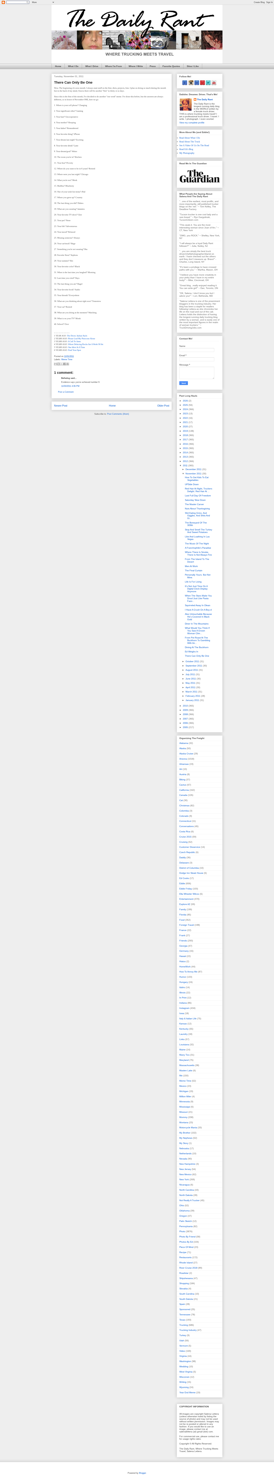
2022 (186, 418)
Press (153, 66)
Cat (181, 800)
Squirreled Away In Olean (197, 605)
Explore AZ (184, 904)
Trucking (183, 1325)
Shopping (184, 1283)
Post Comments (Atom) (118, 414)
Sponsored (184, 1309)
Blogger (142, 1473)
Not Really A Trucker (189, 1200)
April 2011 (191, 687)
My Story (183, 1143)
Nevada (183, 1158)
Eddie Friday (185, 888)
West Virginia (185, 1371)
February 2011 (193, 696)
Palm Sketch (185, 1221)
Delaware (184, 862)
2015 (186, 448)
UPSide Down (192, 484)
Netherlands (185, 1153)
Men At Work (191, 566)
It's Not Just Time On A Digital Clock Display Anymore (196, 589)
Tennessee (184, 1314)
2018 (186, 435)
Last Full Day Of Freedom (198, 495)
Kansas (183, 1023)
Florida (182, 914)
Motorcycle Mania (188, 1127)
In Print (182, 997)
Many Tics (184, 1055)
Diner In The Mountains (197, 623)
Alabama (183, 743)
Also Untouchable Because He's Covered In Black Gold (198, 617)
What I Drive (91, 66)
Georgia (183, 946)
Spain (182, 1304)
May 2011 (191, 683)
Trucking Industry (188, 1330)
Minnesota (184, 1101)
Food (182, 920)
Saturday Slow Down (195, 500)
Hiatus (182, 961)
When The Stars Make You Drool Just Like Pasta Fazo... (198, 598)
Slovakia (183, 1288)
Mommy (183, 1117)
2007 (186, 718)
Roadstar (184, 1273)
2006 (186, 723)
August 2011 (192, 670)
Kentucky (184, 1029)
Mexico (182, 1086)
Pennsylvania (186, 1226)
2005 (186, 727)
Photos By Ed (186, 1242)
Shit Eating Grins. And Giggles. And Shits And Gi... (197, 516)
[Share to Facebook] (64, 364)
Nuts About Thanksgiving (197, 508)
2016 (186, 444)
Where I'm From (113, 66)
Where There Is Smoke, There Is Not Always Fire (198, 553)
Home (58, 66)
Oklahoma (184, 1210)
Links (182, 1039)
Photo (182, 1231)
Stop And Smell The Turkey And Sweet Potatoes (198, 531)
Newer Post (60, 405)
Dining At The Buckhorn (197, 647)
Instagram (184, 1008)
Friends (183, 940)
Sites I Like (193, 66)
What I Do (73, 66)
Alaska (182, 748)
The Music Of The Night (197, 543)
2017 (186, 439)
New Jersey (185, 1169)
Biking (182, 779)
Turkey (182, 1335)
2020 (186, 426)
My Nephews (185, 1138)
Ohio (181, 1205)
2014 (186, 452)
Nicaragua (184, 1184)
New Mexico (185, 1174)
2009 (186, 710)
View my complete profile (191, 122)
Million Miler (185, 1096)
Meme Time (66, 359)
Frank (182, 935)
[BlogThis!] (58, 364)
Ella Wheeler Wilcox (189, 894)
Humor (182, 977)
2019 (186, 431)
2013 (186, 456)
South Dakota (186, 1299)
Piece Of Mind (186, 1247)
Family (182, 909)
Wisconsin (184, 1377)
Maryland (184, 1060)
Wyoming (184, 1387)
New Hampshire (187, 1164)
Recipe (182, 1252)
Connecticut (185, 821)
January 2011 (193, 700)
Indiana (183, 1003)
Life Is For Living (193, 581)
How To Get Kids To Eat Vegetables (197, 478)
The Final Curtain (193, 570)
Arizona (183, 759)
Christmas (184, 805)
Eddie (182, 883)
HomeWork (185, 966)
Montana (183, 1122)
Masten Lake (185, 1070)
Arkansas (184, 764)
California (184, 790)
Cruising (183, 842)
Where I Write (136, 66)
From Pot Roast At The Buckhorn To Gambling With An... (197, 640)
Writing (182, 1382)
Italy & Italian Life (187, 1018)
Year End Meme (187, 1392)
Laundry (183, 1034)
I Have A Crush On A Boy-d (198, 609)
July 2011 (191, 674)
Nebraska (184, 1148)
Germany (184, 951)
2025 (186, 405)
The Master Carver (194, 504)
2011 (185, 465)
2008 (186, 714)
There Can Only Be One (197, 656)
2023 (186, 413)
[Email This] (55, 364)
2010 (186, 705)
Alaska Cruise (186, 753)
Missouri (183, 1112)
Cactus (182, 784)
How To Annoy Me (188, 971)
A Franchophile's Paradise (198, 548)
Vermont (183, 1345)
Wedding (183, 1366)
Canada (183, 795)
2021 (186, 422)
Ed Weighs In (191, 651)
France (182, 930)
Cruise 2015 (185, 836)
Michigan (183, 1091)
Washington (185, 1361)
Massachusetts (186, 1065)
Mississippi (184, 1106)
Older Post (163, 405)
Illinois (182, 992)
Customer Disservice (189, 847)
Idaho (182, 987)
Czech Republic (187, 852)
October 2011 (193, 661)
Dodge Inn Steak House (191, 873)
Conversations (186, 826)
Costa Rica (184, 831)
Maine (182, 1049)
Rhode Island (186, 1262)
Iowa (181, 1013)
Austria (182, 774)
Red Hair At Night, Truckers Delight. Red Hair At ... (198, 490)
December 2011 (194, 469)
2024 (186, 409)
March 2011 (192, 691)
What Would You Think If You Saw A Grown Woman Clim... (197, 631)
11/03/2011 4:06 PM (70, 386)
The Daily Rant (205, 99)
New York (184, 1179)
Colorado (184, 816)
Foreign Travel (186, 925)
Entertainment (186, 899)
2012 (186, 461)
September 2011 (194, 665)
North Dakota (186, 1195)
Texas (182, 1319)
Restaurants (185, 1257)
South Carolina (186, 1294)
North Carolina (186, 1190)
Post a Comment (66, 392)
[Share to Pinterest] (67, 364)
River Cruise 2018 (188, 1268)
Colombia (184, 810)
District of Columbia (189, 868)
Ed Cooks (184, 878)
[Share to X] (61, 364)
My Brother (184, 1132)
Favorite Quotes (171, 66)
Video (182, 1351)
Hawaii (182, 956)
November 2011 (194, 473)
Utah (181, 1340)
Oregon (183, 1216)
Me (181, 1075)
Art (180, 769)
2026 (186, 400)
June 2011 (191, 678)
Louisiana (184, 1044)
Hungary (183, 982)
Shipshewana (186, 1278)
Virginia (183, 1356)
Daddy (182, 857)
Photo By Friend (187, 1236)
